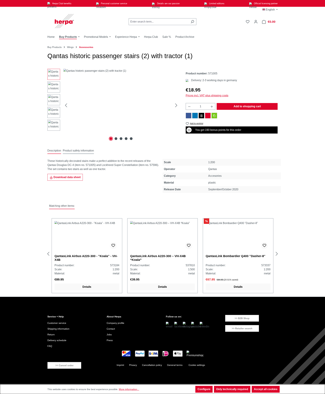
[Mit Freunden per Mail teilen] (208, 115)
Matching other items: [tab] (62, 205)
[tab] (54, 151)
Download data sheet (67, 177)
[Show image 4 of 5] (126, 138)
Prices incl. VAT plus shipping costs (207, 95)
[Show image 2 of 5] (116, 138)
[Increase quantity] (211, 106)
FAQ (49, 346)
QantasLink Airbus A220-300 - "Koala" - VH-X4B (86, 257)
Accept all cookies (265, 389)
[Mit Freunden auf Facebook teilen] (188, 115)
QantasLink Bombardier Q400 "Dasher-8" (235, 256)
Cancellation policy (152, 365)
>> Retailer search (242, 328)
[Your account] (256, 21)
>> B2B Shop (242, 318)
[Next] (176, 105)
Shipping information (58, 328)
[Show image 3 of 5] (121, 138)
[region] (113, 105)
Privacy (133, 365)
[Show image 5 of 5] (131, 138)
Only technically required (232, 389)
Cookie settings (197, 365)
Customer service (56, 323)
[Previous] (66, 105)
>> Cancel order (64, 365)
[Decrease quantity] (189, 106)
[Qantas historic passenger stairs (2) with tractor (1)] (121, 105)
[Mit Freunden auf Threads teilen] (201, 115)
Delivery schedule (56, 340)
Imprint (120, 365)
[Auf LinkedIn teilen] (195, 115)
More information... (129, 389)
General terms (174, 365)
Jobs (109, 334)
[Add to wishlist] (113, 245)
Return (51, 334)
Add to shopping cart (247, 106)
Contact (111, 328)
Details (86, 286)
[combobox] (159, 21)
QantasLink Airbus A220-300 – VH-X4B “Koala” (158, 257)
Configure (204, 389)
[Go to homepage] (64, 21)
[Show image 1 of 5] (111, 138)
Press (110, 340)
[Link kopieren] (214, 115)
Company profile (115, 323)
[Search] (192, 21)
